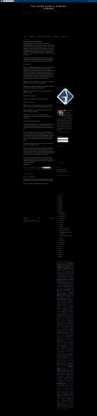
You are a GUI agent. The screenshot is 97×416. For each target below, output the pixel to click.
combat (58, 305)
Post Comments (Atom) (35, 220)
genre (59, 335)
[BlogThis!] (45, 167)
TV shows (59, 283)
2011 (59, 250)
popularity (64, 374)
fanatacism (71, 323)
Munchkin (51, 169)
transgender (59, 404)
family (66, 323)
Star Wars (60, 282)
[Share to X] (47, 167)
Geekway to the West (60, 272)
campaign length (69, 298)
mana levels (70, 351)
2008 (59, 256)
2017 (59, 209)
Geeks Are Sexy (69, 270)
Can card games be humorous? (66, 235)
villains (59, 407)
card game (37, 169)
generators (72, 333)
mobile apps (66, 355)
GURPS (65, 269)
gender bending (65, 333)
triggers (65, 404)
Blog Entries (31, 36)
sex (71, 389)
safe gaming (70, 385)
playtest (58, 374)
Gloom (42, 169)
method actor (64, 354)
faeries (58, 323)
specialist (64, 395)
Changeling (70, 263)
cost (58, 311)
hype (62, 342)
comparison (65, 307)
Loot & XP (60, 276)
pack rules (65, 363)
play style (59, 371)
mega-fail (58, 354)
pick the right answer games (66, 368)
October (61, 216)
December (62, 212)
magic (61, 351)
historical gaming (69, 338)
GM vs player (71, 267)
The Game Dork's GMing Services (44, 36)
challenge (64, 301)
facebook (70, 321)
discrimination (60, 315)
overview (59, 363)
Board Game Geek (61, 263)
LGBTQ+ (72, 274)
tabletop (69, 401)
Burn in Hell (31, 169)
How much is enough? (64, 228)
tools (71, 403)
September (62, 218)
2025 (59, 197)
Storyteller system (68, 282)
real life (66, 379)
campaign (69, 296)
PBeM (61, 277)
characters (70, 301)
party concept (60, 364)
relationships (68, 380)
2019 (59, 205)
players (62, 373)
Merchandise (56, 36)
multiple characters (63, 357)
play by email (69, 370)
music (71, 357)
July (61, 222)
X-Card (58, 288)
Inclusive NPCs (66, 273)
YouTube (69, 288)
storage (69, 397)
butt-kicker (61, 296)
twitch (69, 404)
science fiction (59, 388)
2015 (59, 246)
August (61, 220)
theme (67, 403)
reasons (72, 379)
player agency (66, 371)
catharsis (58, 301)
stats (59, 397)
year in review (62, 409)
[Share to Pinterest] (50, 167)
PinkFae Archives (62, 279)
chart (58, 302)
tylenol (72, 404)
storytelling (69, 398)
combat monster (64, 305)
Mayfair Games (67, 276)
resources (69, 382)
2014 (59, 248)
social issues (65, 392)
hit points (70, 339)
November (62, 214)
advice (58, 291)
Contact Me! (64, 36)
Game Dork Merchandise (62, 171)
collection (70, 304)
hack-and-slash (68, 336)
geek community (71, 332)
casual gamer (69, 299)
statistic (72, 395)
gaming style (63, 332)
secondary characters (68, 388)
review (59, 384)
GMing (59, 269)
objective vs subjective (66, 360)
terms (63, 403)
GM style (64, 267)
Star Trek (61, 280)
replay (72, 380)
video (65, 406)
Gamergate (63, 270)
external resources (61, 321)
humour (46, 169)
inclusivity (71, 342)
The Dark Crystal (66, 283)
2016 (59, 210)
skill (63, 391)
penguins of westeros (63, 366)
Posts (60, 138)
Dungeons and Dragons (64, 266)
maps (58, 352)
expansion (63, 320)
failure (62, 323)
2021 (59, 201)
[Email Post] (42, 167)
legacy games (64, 348)
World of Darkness (68, 286)
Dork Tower (69, 264)
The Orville (61, 285)
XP (63, 288)
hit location (64, 339)
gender (59, 333)
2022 (59, 199)
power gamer (71, 374)
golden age (69, 335)
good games (60, 336)
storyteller (63, 398)
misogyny (60, 355)
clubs (71, 302)
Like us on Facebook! (61, 169)
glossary (63, 335)
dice (64, 314)
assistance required (61, 293)
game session (66, 329)
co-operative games (61, 304)
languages (70, 347)
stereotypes (64, 397)
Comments (61, 141)
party (71, 363)
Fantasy (58, 267)
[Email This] (44, 167)
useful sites (60, 406)
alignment (64, 291)
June (61, 224)
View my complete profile (63, 132)
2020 (59, 203)
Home (25, 36)
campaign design (60, 298)
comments (70, 305)
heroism (62, 338)
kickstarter (63, 347)
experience (69, 320)
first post (67, 324)
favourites (61, 324)
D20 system (62, 264)
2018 (59, 207)
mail (65, 351)
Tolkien (72, 285)
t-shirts (64, 401)
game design (70, 327)
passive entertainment (69, 364)
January (61, 244)
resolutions (61, 382)
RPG (72, 279)
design (59, 314)
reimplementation (61, 380)
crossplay (67, 311)
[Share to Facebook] (48, 167)
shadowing (59, 391)
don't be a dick (61, 317)
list (73, 348)
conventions (65, 310)
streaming (64, 400)
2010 (59, 252)
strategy (58, 400)
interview (64, 345)
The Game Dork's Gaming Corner (48, 7)
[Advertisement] (48, 24)
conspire (70, 308)
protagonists (61, 376)
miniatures (71, 354)
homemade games (61, 341)
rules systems (61, 385)
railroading (58, 379)
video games (71, 406)
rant (63, 379)
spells (69, 395)
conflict (63, 308)
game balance (63, 327)
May (61, 226)
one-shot (64, 361)
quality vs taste (68, 377)
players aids (69, 373)
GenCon (67, 272)
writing (58, 409)
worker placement (69, 407)
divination (71, 315)
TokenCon (67, 285)
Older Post (52, 218)
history (58, 339)
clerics (68, 302)
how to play (69, 341)
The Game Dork (69, 110)
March (61, 240)
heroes (58, 338)
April (61, 238)
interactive (65, 344)
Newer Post (26, 218)
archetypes (70, 291)
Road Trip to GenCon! (64, 230)
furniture (58, 327)
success (70, 400)
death (63, 312)
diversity (66, 315)
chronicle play (63, 302)
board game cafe (70, 295)
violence (63, 407)
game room (59, 329)
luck (57, 351)
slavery (67, 391)
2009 (59, 254)
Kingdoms (66, 274)
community (59, 307)
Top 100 (60, 286)
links (70, 348)
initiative (60, 344)
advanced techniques (63, 289)
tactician (58, 403)
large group (59, 348)
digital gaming (69, 314)
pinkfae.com (60, 370)
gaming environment (65, 330)
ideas (66, 342)
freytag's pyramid (68, 326)
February (62, 242)
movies (72, 355)
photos (71, 366)
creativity (62, 311)
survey (58, 401)
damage (72, 311)
